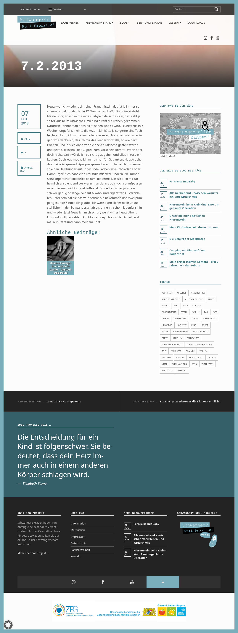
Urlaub (212, 357)
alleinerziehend (194, 299)
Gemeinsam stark (98, 22)
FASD (215, 312)
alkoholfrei (198, 292)
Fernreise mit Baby (182, 181)
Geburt (195, 318)
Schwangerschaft (172, 344)
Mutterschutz (200, 331)
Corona (196, 305)
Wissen (174, 22)
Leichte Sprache (30, 9)
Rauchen (177, 338)
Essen (184, 312)
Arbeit (165, 305)
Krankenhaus (180, 331)
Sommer (190, 351)
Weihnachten (179, 364)
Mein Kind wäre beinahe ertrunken (193, 227)
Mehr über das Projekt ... (33, 553)
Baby (175, 305)
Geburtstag (209, 318)
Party (165, 338)
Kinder (204, 325)
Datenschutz (78, 543)
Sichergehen (70, 22)
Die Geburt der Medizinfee (187, 239)
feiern (165, 318)
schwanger (193, 338)
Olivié (27, 139)
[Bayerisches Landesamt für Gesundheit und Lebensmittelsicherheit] (126, 611)
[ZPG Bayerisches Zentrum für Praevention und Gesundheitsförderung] (73, 611)
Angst (211, 299)
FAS (206, 312)
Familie (196, 312)
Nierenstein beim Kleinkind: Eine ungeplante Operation (194, 206)
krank (165, 331)
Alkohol (181, 292)
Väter (165, 364)
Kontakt (76, 556)
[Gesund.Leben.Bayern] (171, 611)
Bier (185, 305)
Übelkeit (182, 370)
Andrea (28, 167)
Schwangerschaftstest (199, 344)
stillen (203, 351)
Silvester (176, 351)
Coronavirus (169, 312)
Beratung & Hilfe (149, 22)
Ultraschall (196, 357)
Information (78, 523)
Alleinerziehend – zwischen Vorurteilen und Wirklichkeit (194, 194)
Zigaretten (207, 364)
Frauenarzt (179, 318)
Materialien (78, 530)
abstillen (167, 292)
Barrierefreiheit (80, 550)
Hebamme (167, 325)
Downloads (196, 22)
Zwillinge (167, 370)
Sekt (164, 351)
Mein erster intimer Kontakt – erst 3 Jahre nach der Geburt (193, 263)
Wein (194, 364)
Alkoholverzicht (171, 299)
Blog (123, 22)
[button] (8, 625)
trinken (180, 357)
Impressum (78, 536)
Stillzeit (166, 357)
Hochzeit (181, 325)
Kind (193, 325)
